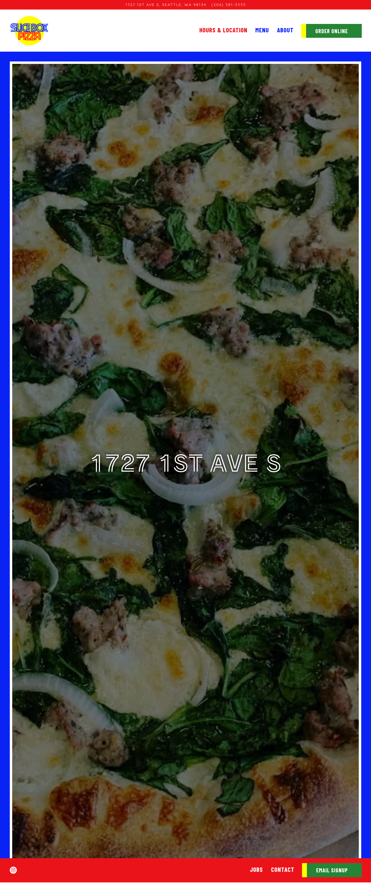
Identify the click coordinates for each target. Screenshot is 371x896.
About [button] (285, 30)
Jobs (256, 869)
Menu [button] (262, 30)
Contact (282, 869)
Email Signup (332, 870)
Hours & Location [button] (223, 30)
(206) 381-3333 (228, 4)
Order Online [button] (331, 30)
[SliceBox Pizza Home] (29, 30)
